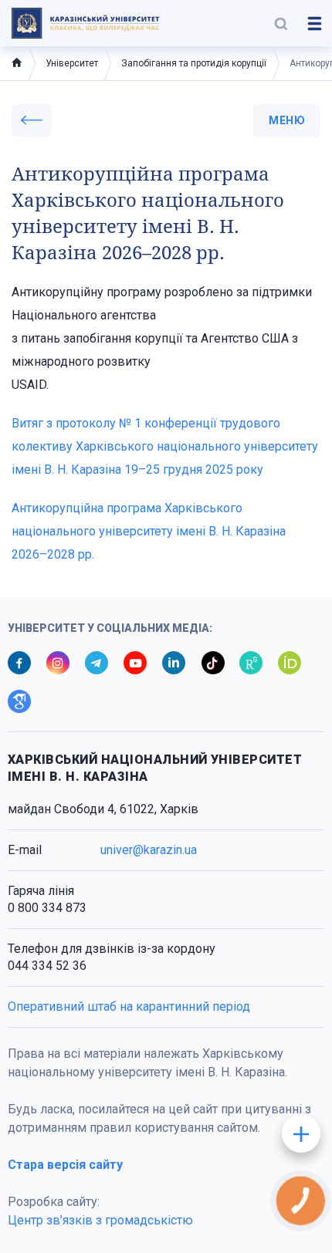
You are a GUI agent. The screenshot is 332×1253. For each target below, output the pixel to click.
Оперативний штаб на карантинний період (129, 1006)
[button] (281, 23)
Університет (72, 63)
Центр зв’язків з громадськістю (100, 1220)
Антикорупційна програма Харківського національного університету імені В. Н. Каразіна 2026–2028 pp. (149, 531)
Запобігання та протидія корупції (193, 63)
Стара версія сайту (65, 1164)
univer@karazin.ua (148, 850)
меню (287, 120)
